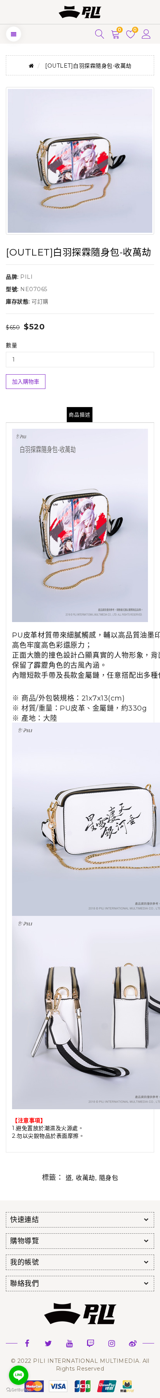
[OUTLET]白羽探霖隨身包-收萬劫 (88, 65)
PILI (26, 276)
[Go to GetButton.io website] (18, 1390)
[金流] (80, 1385)
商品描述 (79, 414)
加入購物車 (25, 381)
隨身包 (108, 1177)
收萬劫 (85, 1177)
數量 (11, 345)
